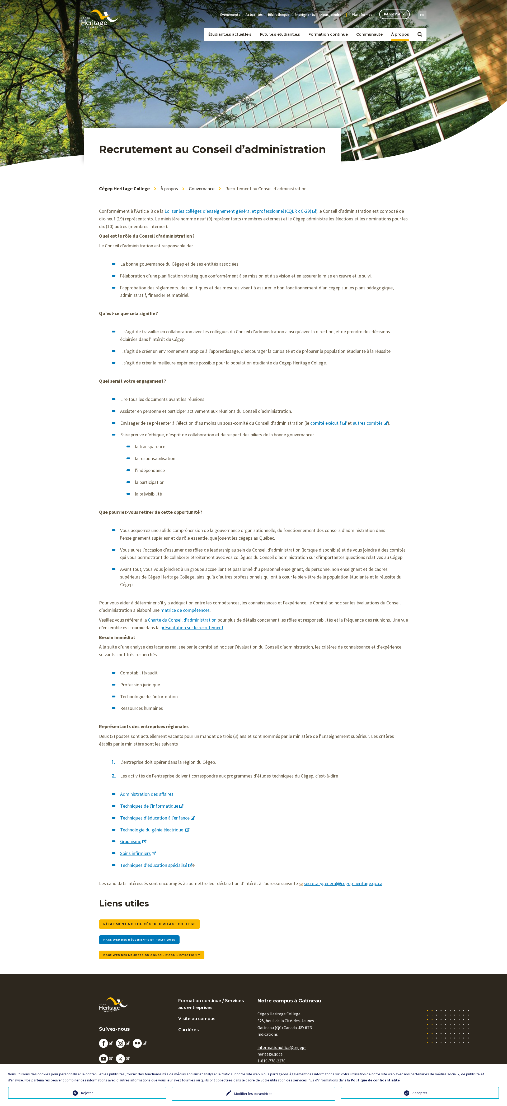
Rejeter (87, 1092)
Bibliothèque (278, 14)
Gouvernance (201, 189)
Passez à (392, 14)
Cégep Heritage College (124, 189)
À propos (400, 34)
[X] (123, 1058)
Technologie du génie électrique (152, 830)
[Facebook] (106, 1042)
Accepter (419, 1092)
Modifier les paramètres (253, 1093)
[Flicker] (140, 1042)
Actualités (254, 14)
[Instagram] (123, 1042)
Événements (230, 14)
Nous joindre (330, 14)
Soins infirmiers (135, 853)
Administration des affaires (146, 794)
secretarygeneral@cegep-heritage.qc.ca (343, 883)
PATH (366, 43)
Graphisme (130, 841)
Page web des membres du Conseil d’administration (150, 955)
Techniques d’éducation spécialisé (153, 865)
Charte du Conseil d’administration (182, 620)
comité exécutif (325, 423)
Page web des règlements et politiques (139, 939)
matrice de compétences (185, 610)
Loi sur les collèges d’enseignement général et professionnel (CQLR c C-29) (238, 211)
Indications (267, 1034)
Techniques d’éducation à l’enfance (155, 818)
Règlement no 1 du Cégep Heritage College (149, 924)
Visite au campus (196, 1018)
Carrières (188, 1029)
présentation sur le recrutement (192, 627)
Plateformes (362, 14)
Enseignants (304, 14)
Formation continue (328, 34)
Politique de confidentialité (375, 1080)
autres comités (368, 423)
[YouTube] (106, 1058)
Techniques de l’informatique (149, 806)
